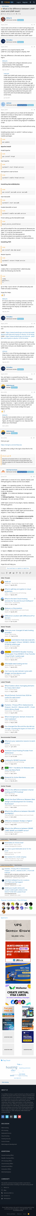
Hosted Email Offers (6, 1166)
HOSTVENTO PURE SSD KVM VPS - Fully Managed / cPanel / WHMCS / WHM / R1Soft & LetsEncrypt (20, 642)
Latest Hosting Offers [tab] (7, 865)
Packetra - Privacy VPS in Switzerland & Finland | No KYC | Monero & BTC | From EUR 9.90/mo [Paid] (20, 707)
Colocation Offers (6, 1169)
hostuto (7, 634)
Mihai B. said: (5, 456)
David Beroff (8, 822)
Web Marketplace (6, 1172)
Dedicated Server (18, 832)
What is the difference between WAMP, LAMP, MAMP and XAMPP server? (19, 829)
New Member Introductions (19, 583)
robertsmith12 (8, 805)
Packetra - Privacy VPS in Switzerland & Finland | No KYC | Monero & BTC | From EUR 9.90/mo (19, 870)
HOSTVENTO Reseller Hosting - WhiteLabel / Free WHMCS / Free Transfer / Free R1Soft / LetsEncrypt (20, 654)
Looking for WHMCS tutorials (15, 760)
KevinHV (7, 646)
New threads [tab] (13, 839)
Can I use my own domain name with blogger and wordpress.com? (18, 672)
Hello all (8, 581)
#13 (34, 476)
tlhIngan (7, 610)
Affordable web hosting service (16, 664)
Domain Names (13, 689)
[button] (2, 2)
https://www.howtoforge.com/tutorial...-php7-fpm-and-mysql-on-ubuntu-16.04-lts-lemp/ (18, 337)
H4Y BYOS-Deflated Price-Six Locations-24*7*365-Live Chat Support (17, 881)
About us (19, 1214)
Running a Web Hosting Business (14, 860)
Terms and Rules (11, 1214)
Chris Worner (8, 730)
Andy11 (7, 593)
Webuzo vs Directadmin (13, 608)
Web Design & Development (20, 805)
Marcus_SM (8, 754)
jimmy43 (7, 771)
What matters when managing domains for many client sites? (19, 687)
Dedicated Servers (6, 1133)
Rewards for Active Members (15, 777)
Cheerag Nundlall (9, 815)
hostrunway (8, 619)
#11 (34, 438)
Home (24, 1214)
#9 (34, 392)
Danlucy (7, 745)
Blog (5, 1190)
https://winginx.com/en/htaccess (11, 445)
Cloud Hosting (16, 602)
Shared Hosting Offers (7, 1155)
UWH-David (10, 385)
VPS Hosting (11, 794)
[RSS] (29, 1214)
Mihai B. (4, 14)
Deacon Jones (8, 602)
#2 (34, 47)
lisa (6, 762)
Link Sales (12, 771)
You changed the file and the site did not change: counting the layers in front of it (19, 727)
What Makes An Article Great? (14, 843)
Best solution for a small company (15, 857)
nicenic (6, 689)
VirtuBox (9, 40)
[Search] (34, 2)
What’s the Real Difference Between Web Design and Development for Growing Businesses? (20, 801)
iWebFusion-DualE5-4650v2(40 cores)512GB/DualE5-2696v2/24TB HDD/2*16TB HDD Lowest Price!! (16, 890)
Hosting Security (6, 1138)
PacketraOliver (8, 711)
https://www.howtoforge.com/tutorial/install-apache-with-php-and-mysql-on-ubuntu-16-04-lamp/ (18, 333)
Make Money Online (15, 745)
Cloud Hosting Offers (17, 754)
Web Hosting (13, 634)
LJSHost (8, 103)
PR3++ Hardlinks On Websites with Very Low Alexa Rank (19, 769)
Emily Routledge (9, 832)
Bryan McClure (8, 675)
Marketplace (7, 1198)
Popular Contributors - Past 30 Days (14, 900)
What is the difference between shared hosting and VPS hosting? (19, 791)
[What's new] (30, 2)
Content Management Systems (13, 846)
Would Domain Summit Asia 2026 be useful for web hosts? (18, 696)
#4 (34, 109)
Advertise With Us (8, 1193)
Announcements (11, 779)
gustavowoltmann (9, 665)
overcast (6, 73)
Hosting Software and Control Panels (19, 610)
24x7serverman (11, 470)
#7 (34, 374)
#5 (34, 323)
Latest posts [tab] (4, 839)
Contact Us (7, 1196)
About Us (6, 1187)
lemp (19, 14)
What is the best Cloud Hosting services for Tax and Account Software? (19, 600)
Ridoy (6, 794)
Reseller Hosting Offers (16, 658)
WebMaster (8, 583)
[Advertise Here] (8, 1037)
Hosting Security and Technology (18, 593)
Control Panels (5, 1141)
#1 (34, 24)
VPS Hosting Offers (15, 646)
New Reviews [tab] (18, 865)
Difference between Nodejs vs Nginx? (18, 821)
